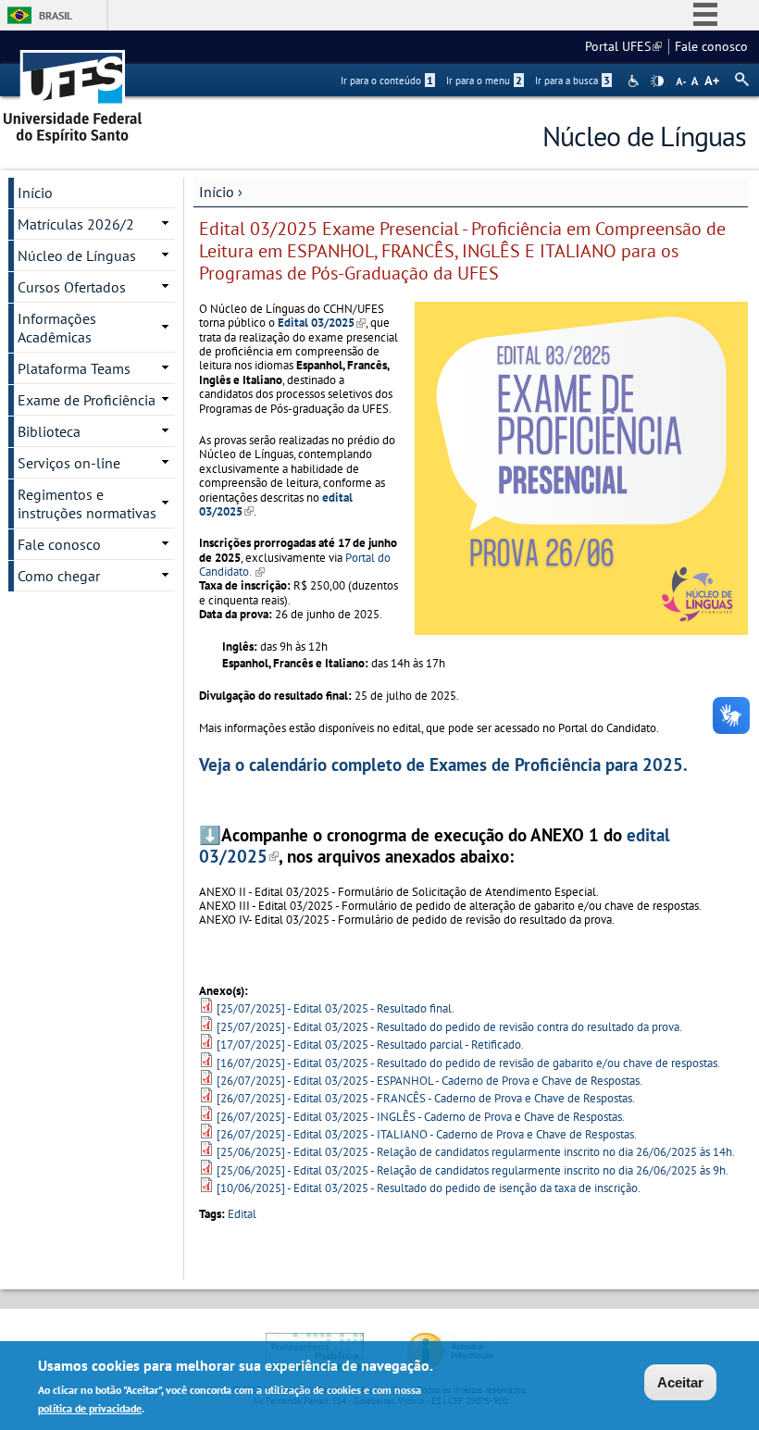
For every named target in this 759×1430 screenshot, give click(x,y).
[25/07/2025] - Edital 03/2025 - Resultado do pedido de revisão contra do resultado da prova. (449, 1027)
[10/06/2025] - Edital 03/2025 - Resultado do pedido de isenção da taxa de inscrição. (429, 1188)
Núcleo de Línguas (77, 255)
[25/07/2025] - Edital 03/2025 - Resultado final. (335, 1008)
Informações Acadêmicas (57, 327)
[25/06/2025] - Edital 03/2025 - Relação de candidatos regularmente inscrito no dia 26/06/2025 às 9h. (472, 1170)
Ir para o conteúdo (387, 80)
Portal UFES (623, 46)
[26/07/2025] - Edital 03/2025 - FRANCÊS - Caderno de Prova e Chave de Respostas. (426, 1098)
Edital (242, 1214)
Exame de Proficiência (87, 400)
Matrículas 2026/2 (76, 224)
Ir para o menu (484, 80)
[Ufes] (73, 90)
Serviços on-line (69, 463)
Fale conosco (711, 46)
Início (216, 191)
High (657, 81)
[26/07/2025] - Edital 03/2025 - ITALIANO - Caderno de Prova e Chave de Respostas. (427, 1134)
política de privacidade (90, 1408)
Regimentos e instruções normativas (87, 503)
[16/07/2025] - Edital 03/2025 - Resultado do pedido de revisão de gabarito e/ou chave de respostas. (468, 1063)
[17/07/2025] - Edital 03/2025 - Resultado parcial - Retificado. (370, 1044)
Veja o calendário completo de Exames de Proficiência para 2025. (443, 764)
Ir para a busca (572, 80)
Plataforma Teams (74, 368)
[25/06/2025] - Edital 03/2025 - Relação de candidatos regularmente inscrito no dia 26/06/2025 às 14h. (476, 1152)
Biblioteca (49, 431)
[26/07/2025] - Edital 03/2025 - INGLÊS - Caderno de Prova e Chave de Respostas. (421, 1117)
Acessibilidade (635, 81)
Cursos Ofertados (72, 287)
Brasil (55, 15)
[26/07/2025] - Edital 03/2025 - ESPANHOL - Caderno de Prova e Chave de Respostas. (429, 1080)
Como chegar (59, 575)
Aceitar (680, 1382)
